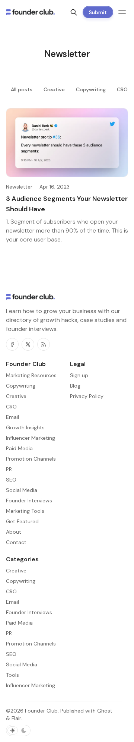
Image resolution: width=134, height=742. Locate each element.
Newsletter (19, 186)
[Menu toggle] (122, 12)
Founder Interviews (29, 612)
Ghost (104, 710)
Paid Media (19, 622)
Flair (16, 718)
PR (9, 633)
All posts (21, 89)
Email (12, 602)
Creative (54, 89)
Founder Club (41, 710)
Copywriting (91, 89)
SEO (11, 654)
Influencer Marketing (30, 685)
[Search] (74, 12)
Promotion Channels (31, 643)
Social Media (21, 664)
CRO (122, 89)
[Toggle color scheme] (18, 730)
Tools (12, 675)
